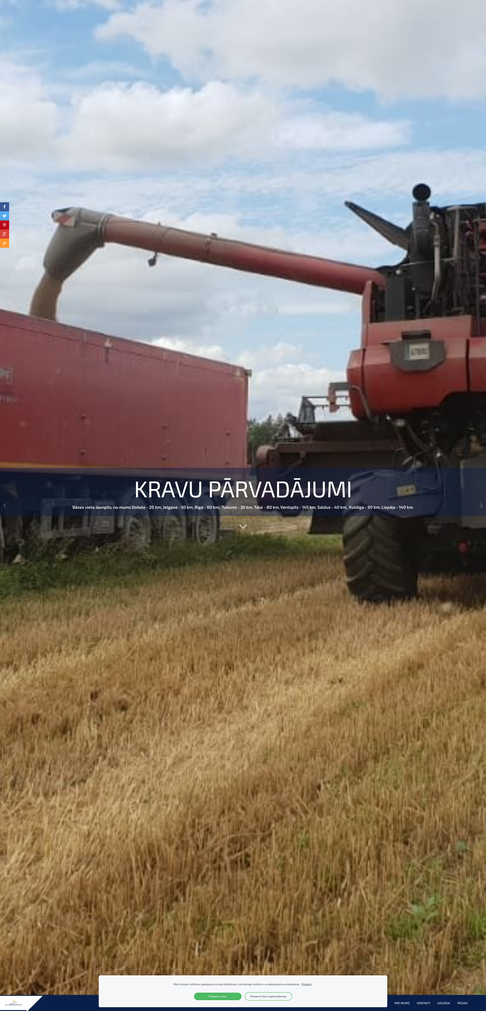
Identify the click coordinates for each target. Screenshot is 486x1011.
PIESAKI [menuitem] (462, 1003)
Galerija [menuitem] (444, 1003)
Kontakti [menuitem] (423, 1003)
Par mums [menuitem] (402, 1003)
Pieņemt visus (217, 996)
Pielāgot (306, 984)
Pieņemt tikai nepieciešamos (268, 996)
